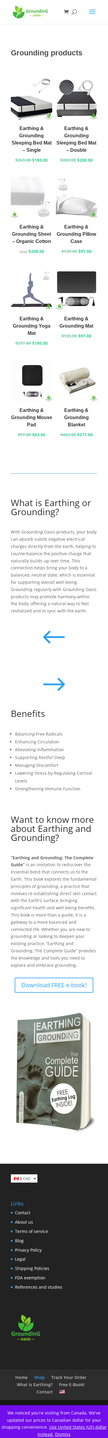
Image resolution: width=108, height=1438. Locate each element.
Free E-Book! (72, 1384)
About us (24, 1222)
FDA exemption (30, 1278)
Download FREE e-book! (54, 985)
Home (21, 1377)
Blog (19, 1240)
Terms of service (31, 1231)
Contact (22, 1212)
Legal (20, 1259)
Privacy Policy (28, 1250)
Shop (39, 1377)
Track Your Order (68, 1377)
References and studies (38, 1287)
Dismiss (62, 1434)
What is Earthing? (34, 1384)
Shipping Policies (32, 1268)
